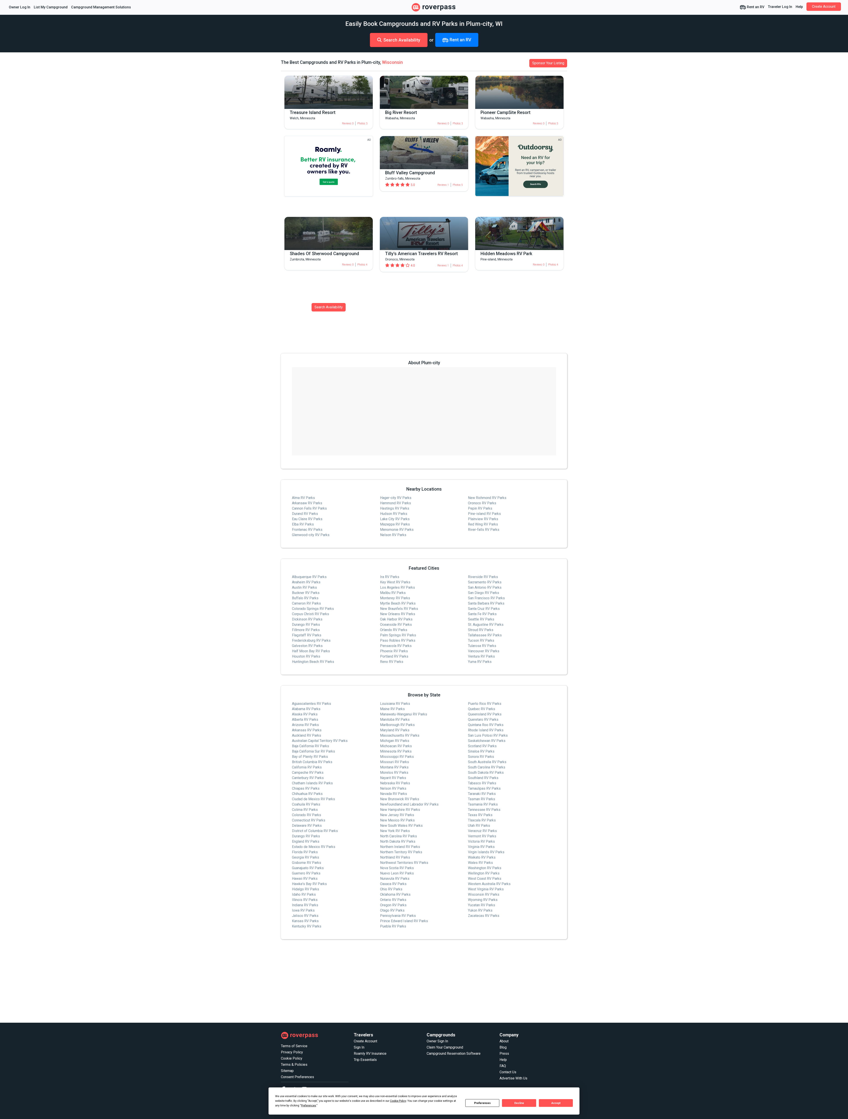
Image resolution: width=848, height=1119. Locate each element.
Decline (519, 1103)
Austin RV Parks (304, 587)
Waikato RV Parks (482, 857)
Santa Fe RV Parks (482, 614)
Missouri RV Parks (394, 762)
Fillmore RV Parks (306, 630)
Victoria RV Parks (481, 841)
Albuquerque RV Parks (309, 577)
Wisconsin (392, 62)
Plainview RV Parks (483, 519)
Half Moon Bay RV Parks (311, 651)
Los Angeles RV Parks (397, 587)
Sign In (359, 1047)
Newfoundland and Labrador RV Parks (409, 804)
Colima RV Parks (305, 810)
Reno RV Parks (391, 662)
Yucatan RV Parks (481, 905)
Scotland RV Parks (482, 746)
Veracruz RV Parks (482, 831)
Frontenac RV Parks (307, 529)
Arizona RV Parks (305, 725)
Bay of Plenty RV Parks (310, 757)
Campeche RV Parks (308, 772)
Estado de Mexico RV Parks (313, 847)
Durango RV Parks (306, 624)
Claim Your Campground (445, 1047)
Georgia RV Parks (305, 857)
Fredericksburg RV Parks (311, 640)
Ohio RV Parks (391, 889)
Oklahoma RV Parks (395, 894)
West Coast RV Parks (484, 878)
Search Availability (401, 40)
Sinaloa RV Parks (481, 751)
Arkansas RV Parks (307, 730)
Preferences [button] (308, 1105)
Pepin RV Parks (480, 508)
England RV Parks (305, 841)
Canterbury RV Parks (308, 778)
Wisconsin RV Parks (483, 894)
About (504, 1041)
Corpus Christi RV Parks (310, 614)
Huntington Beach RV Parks (313, 662)
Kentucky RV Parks (306, 926)
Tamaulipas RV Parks (484, 788)
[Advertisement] (413, 981)
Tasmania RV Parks (483, 804)
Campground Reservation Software (454, 1053)
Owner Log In (19, 7)
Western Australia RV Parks (489, 884)
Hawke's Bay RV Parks (309, 884)
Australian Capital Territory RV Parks (320, 741)
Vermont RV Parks (482, 836)
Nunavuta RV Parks (394, 878)
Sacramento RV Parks (485, 582)
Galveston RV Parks (307, 646)
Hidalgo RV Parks (305, 889)
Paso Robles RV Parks (397, 640)
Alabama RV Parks (306, 709)
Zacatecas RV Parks (483, 916)
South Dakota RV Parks (486, 772)
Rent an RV (755, 7)
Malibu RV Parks (393, 593)
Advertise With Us (513, 1078)
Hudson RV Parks (393, 514)
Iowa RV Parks (303, 910)
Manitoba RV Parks (395, 719)
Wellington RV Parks (484, 873)
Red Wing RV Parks (483, 524)
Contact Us (508, 1072)
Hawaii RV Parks (305, 878)
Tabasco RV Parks (482, 783)
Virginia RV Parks (481, 847)
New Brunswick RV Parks (399, 799)
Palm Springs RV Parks (398, 635)
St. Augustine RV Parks (486, 624)
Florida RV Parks (305, 852)
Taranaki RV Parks (482, 794)
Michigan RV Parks (394, 741)
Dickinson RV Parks (307, 619)
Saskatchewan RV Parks (486, 741)
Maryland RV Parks (394, 730)
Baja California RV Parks (310, 746)
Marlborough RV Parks (397, 725)
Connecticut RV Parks (308, 820)
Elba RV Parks (303, 524)
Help (799, 7)
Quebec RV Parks (481, 709)
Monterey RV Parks (395, 598)
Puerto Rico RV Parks (484, 704)
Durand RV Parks (305, 514)
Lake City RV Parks (395, 519)
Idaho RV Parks (304, 894)
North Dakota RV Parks (397, 841)
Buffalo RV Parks (305, 598)
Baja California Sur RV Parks (313, 751)
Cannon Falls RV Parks (309, 508)
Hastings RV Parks (394, 508)
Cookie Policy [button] (398, 1100)
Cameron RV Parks (306, 603)
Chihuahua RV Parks (307, 794)
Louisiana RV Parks (395, 704)
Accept (555, 1103)
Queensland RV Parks (485, 714)
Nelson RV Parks (393, 535)
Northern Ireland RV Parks (400, 847)
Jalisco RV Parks (305, 916)
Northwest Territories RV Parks (404, 863)
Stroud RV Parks (480, 630)
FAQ (503, 1066)
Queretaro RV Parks (483, 719)
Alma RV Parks (303, 498)
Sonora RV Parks (481, 757)
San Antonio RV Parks (485, 587)
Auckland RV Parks (306, 735)
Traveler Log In (780, 7)
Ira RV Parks (389, 577)
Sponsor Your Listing (548, 63)
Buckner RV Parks (306, 593)
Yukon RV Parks (480, 910)
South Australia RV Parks (487, 762)
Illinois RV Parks (305, 900)
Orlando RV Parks (393, 630)
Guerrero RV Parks (306, 873)
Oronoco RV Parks (482, 503)
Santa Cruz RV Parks (484, 609)
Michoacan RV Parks (396, 746)
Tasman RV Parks (481, 799)
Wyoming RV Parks (483, 900)
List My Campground (51, 7)
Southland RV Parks (483, 778)
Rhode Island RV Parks (486, 730)
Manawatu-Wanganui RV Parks (403, 714)
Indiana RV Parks (305, 905)
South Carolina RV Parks (486, 767)
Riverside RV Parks (483, 577)
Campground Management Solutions (101, 7)
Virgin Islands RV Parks (486, 852)
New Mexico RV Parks (397, 820)
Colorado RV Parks (306, 815)
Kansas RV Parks (305, 921)
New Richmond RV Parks (487, 498)
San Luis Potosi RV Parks (488, 735)
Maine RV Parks (392, 709)
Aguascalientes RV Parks (311, 704)
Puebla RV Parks (393, 926)
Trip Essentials (365, 1060)
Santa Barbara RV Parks (486, 603)
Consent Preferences (297, 1077)
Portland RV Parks (394, 656)
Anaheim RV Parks (306, 582)
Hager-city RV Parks (395, 498)
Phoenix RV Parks (394, 651)
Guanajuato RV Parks (308, 868)
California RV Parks (307, 767)
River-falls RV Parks (483, 529)
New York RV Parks (395, 831)
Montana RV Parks (394, 767)
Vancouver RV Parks (483, 651)
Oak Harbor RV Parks (396, 619)
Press (504, 1053)
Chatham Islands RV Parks (312, 783)
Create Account (823, 6)
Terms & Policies (294, 1064)
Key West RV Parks (395, 582)
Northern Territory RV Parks (401, 852)
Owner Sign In (437, 1041)
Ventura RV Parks (481, 656)
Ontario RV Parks (393, 900)
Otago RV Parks (392, 910)
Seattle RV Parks (481, 619)
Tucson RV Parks (481, 640)
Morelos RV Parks (394, 772)
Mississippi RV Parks (397, 757)
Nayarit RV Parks (393, 778)
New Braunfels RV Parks (399, 609)
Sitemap (287, 1071)
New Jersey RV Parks (397, 815)
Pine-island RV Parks (484, 514)
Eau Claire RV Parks (307, 519)
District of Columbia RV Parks (315, 831)
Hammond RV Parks (395, 503)
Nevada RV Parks (393, 794)
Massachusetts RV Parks (399, 735)
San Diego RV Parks (483, 593)
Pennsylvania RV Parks (398, 916)
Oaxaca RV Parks (393, 884)
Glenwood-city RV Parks (310, 535)
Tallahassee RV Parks (485, 635)
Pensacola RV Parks (396, 646)
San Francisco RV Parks (486, 598)
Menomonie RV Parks (397, 529)
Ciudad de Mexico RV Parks (313, 799)
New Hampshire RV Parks (400, 810)
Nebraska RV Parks (395, 783)
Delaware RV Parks (307, 825)
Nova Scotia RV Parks (397, 868)
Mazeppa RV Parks (395, 524)
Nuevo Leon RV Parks (397, 873)
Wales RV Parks (480, 863)
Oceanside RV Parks (396, 624)
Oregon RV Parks (393, 905)
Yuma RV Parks (480, 662)
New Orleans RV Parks (397, 614)
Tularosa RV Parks (482, 646)
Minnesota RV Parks (396, 751)
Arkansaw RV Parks (307, 503)
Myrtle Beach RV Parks (398, 603)
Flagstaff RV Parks (306, 635)
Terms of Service (294, 1046)
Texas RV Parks (480, 815)
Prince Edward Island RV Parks (404, 921)
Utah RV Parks (479, 825)
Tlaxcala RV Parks (482, 820)
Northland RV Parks (395, 857)
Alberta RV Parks (305, 719)
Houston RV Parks (306, 656)
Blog (503, 1047)
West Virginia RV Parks (486, 889)
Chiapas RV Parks (306, 788)
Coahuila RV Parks (306, 804)
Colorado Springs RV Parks (313, 609)
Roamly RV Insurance (370, 1053)
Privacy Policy (292, 1052)
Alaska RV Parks (305, 714)
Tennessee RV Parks (484, 810)
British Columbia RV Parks (312, 762)
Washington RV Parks (484, 868)
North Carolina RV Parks (398, 836)
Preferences (482, 1103)
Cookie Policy (291, 1058)
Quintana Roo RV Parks (486, 725)
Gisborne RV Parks (306, 863)
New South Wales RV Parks (401, 825)
